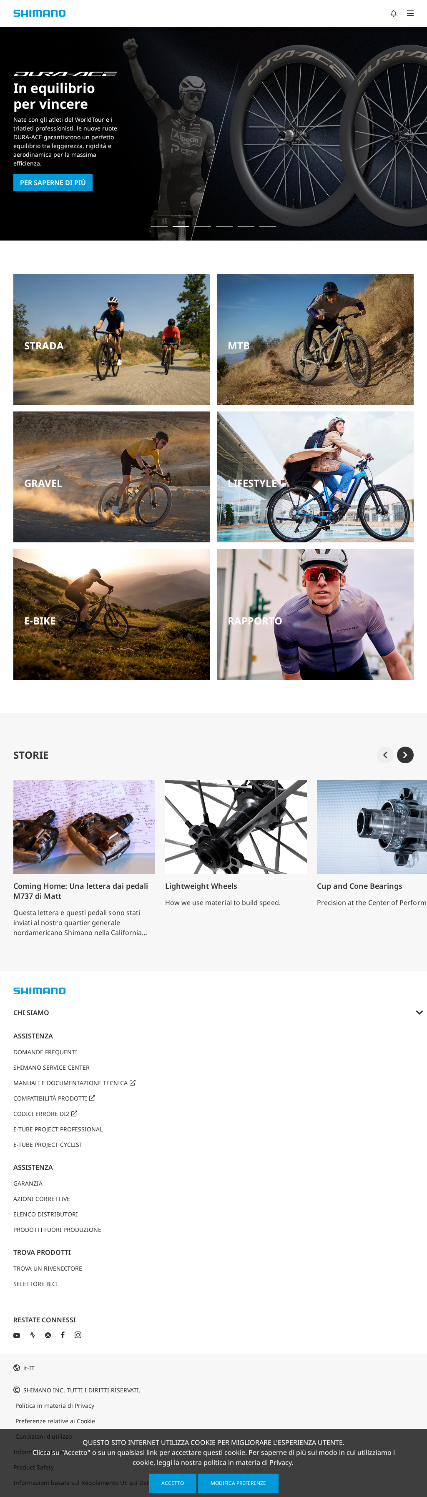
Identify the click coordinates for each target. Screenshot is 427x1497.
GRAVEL (43, 483)
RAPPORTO (255, 620)
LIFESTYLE (252, 483)
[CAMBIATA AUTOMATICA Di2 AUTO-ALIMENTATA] (267, 226)
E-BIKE (39, 620)
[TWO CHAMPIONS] (159, 226)
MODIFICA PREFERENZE (238, 1483)
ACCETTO (172, 1483)
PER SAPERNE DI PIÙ (53, 182)
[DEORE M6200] (224, 226)
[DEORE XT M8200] (202, 226)
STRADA (44, 345)
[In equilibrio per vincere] (181, 226)
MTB (239, 345)
